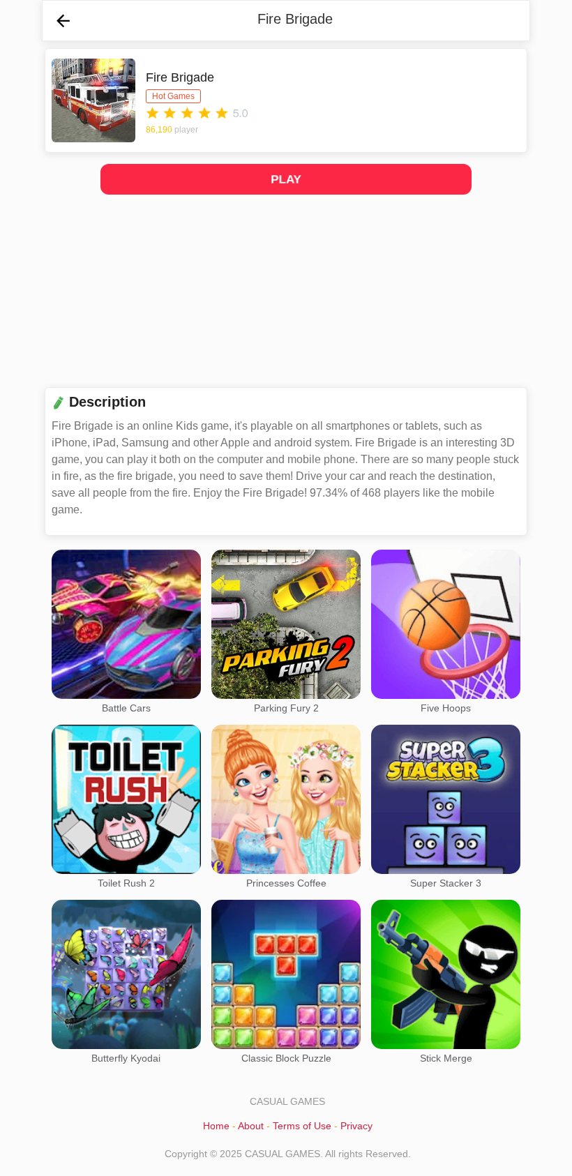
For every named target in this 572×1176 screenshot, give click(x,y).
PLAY (286, 179)
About (251, 1125)
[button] (63, 20)
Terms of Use (302, 1125)
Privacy (356, 1125)
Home (216, 1125)
